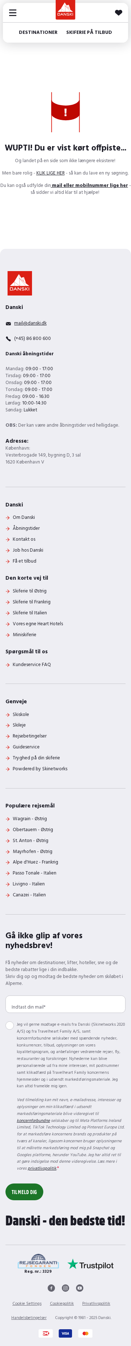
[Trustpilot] (90, 1264)
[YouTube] (79, 1288)
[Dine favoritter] (118, 12)
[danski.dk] (19, 283)
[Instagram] (65, 1288)
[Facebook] (51, 1288)
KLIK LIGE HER (50, 173)
